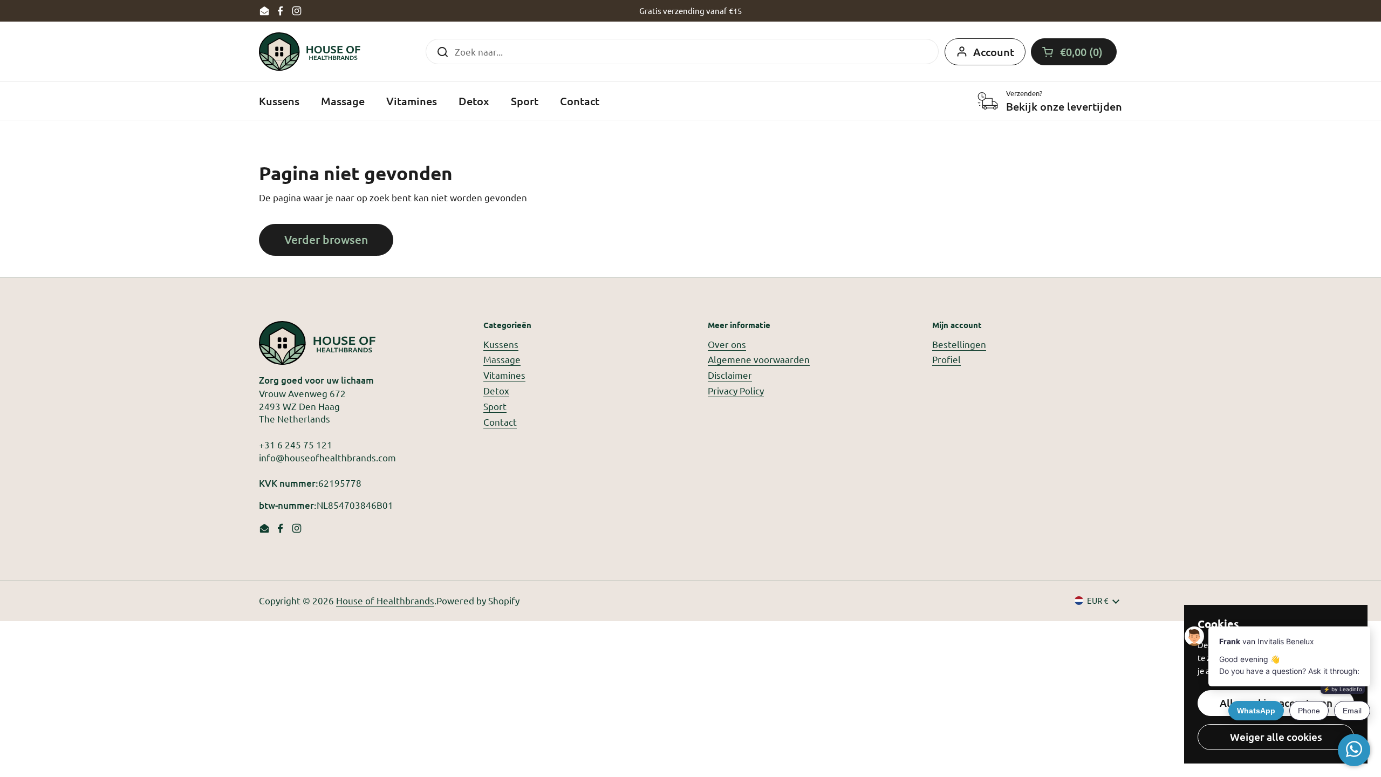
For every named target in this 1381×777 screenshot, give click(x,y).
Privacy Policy (736, 390)
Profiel (946, 359)
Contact (500, 421)
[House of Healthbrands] (309, 51)
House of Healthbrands (385, 600)
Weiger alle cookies (1276, 737)
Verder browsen (326, 239)
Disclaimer (730, 374)
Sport (495, 406)
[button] (1074, 51)
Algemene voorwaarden (759, 359)
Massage (502, 359)
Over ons (727, 344)
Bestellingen (959, 344)
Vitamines (504, 374)
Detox (496, 390)
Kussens (500, 344)
